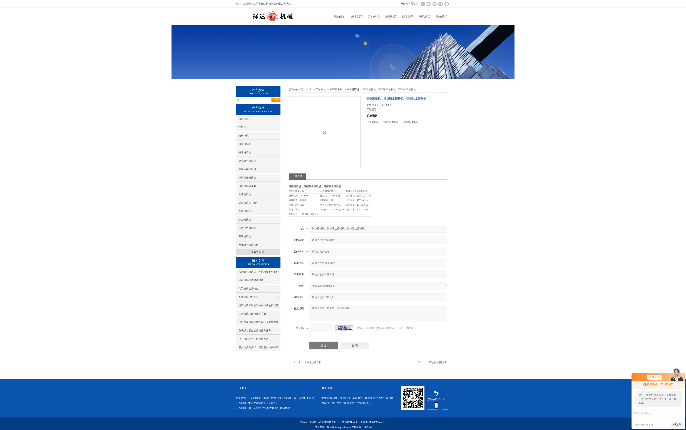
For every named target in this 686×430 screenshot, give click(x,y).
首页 (308, 89)
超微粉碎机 (244, 144)
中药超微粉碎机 (247, 177)
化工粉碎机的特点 (248, 288)
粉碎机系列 (244, 119)
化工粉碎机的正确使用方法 (253, 339)
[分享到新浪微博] (434, 4)
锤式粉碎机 (244, 152)
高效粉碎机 (244, 211)
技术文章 (408, 16)
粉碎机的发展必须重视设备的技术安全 (258, 306)
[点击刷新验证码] (344, 328)
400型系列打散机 (438, 362)
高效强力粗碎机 (247, 228)
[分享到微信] (428, 4)
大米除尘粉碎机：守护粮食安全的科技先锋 (258, 273)
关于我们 (357, 16)
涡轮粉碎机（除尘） (249, 203)
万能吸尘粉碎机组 (248, 244)
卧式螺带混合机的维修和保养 (254, 330)
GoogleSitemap (343, 427)
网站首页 (340, 16)
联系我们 (442, 16)
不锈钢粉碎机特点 (248, 297)
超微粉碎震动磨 (247, 186)
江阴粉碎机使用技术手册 (252, 313)
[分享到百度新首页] (440, 4)
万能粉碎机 (244, 236)
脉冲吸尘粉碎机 (247, 161)
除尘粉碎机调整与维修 (251, 280)
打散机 (242, 127)
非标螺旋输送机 (312, 362)
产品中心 (374, 16)
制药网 (331, 427)
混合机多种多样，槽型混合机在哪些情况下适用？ (258, 348)
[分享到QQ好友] (446, 4)
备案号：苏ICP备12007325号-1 (369, 422)
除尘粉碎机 (244, 219)
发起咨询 (677, 424)
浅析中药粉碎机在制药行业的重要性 (258, 322)
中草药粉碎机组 (247, 169)
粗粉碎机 (243, 135)
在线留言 (425, 16)
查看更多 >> (258, 252)
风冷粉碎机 (244, 194)
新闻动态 (391, 16)
